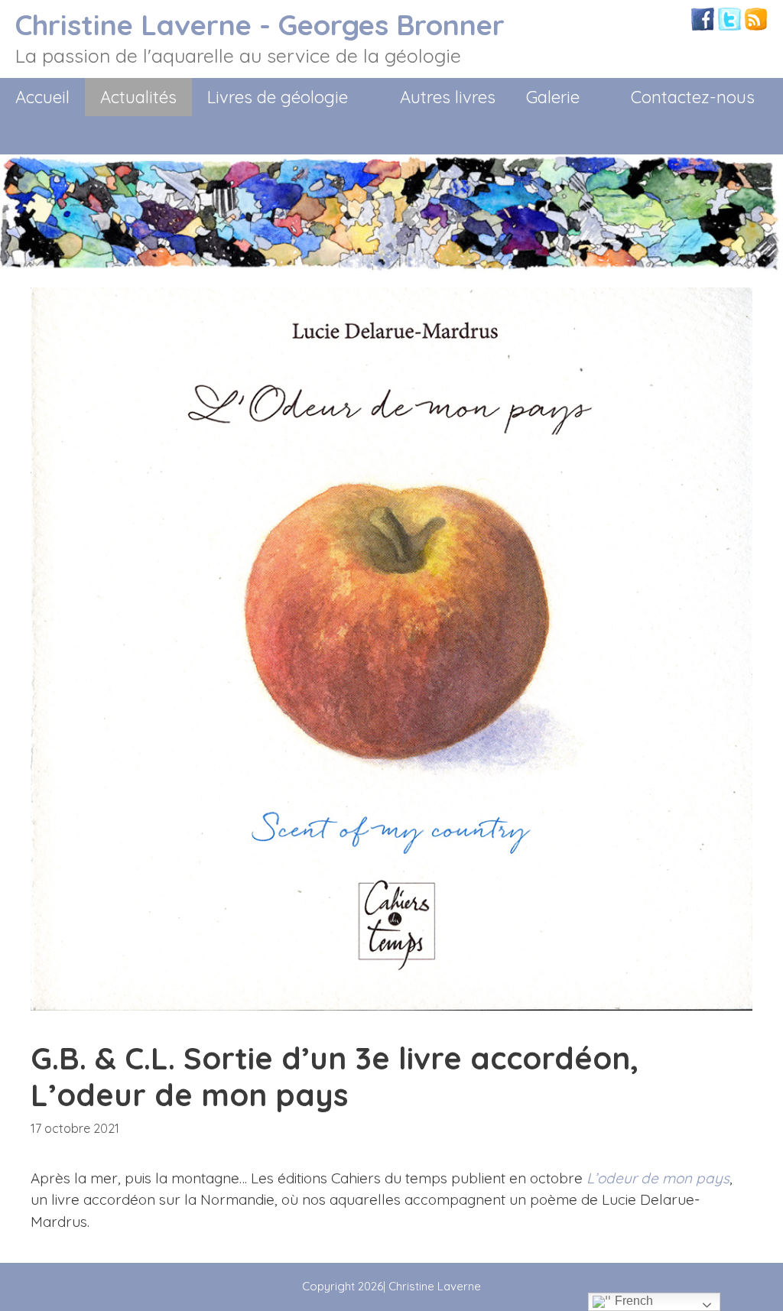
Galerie (553, 97)
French (632, 1300)
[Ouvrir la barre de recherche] (757, 135)
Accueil (42, 97)
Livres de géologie (277, 97)
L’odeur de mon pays (657, 1178)
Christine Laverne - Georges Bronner (260, 24)
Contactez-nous (693, 97)
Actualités (138, 97)
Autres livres (447, 97)
